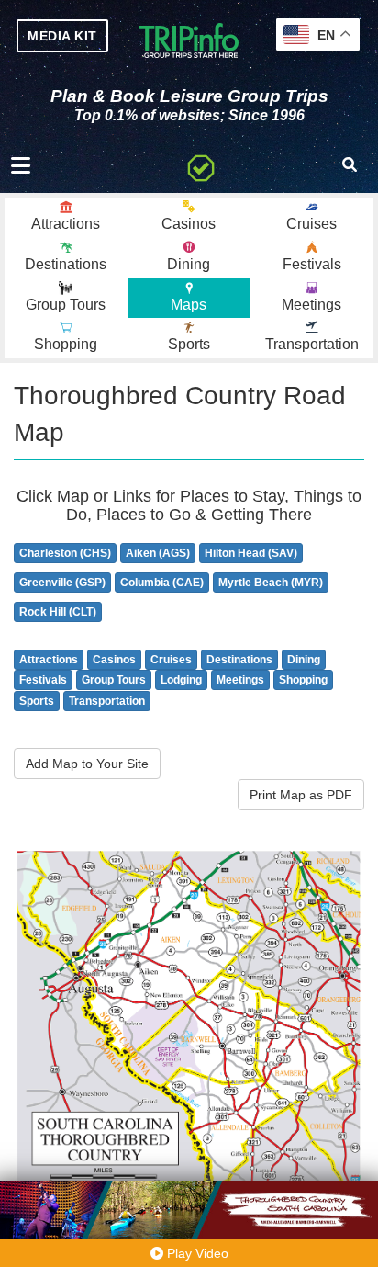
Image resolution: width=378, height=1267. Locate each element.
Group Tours (114, 679)
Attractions (48, 659)
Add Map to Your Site (87, 763)
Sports (36, 701)
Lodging (181, 679)
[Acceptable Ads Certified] (201, 165)
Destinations (239, 659)
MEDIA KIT (62, 35)
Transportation (107, 701)
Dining (303, 659)
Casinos (114, 659)
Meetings (240, 679)
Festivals (43, 679)
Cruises (171, 659)
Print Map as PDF (301, 794)
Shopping (303, 679)
